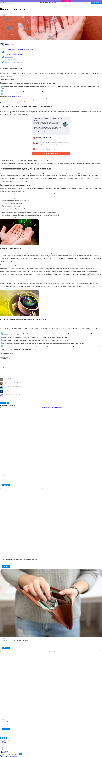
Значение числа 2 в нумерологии (9, 378)
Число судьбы (13, 355)
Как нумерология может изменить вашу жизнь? (13, 62)
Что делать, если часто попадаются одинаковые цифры (13, 382)
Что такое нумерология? (9, 44)
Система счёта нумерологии (12, 59)
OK (20, 754)
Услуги (40, 2)
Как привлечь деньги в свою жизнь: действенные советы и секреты (15, 640)
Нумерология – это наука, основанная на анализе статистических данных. (20, 49)
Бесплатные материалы (50, 2)
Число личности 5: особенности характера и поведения (13, 386)
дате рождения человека (16, 96)
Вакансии (4, 749)
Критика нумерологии (9, 57)
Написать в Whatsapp (13, 756)
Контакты (4, 747)
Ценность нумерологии (11, 64)
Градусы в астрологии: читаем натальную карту (12, 394)
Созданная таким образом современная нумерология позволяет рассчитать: (20, 46)
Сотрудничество (5, 751)
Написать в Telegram (4, 756)
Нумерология (8, 355)
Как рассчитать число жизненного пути (14, 54)
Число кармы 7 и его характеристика (9, 721)
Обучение (4, 742)
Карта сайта (4, 752)
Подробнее (6, 485)
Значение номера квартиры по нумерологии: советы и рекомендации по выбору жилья (19, 559)
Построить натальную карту (96, 2)
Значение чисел (3, 355)
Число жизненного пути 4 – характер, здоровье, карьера (13, 478)
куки (7, 754)
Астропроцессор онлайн (6, 740)
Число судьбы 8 (6, 390)
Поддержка (4, 748)
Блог (44, 2)
